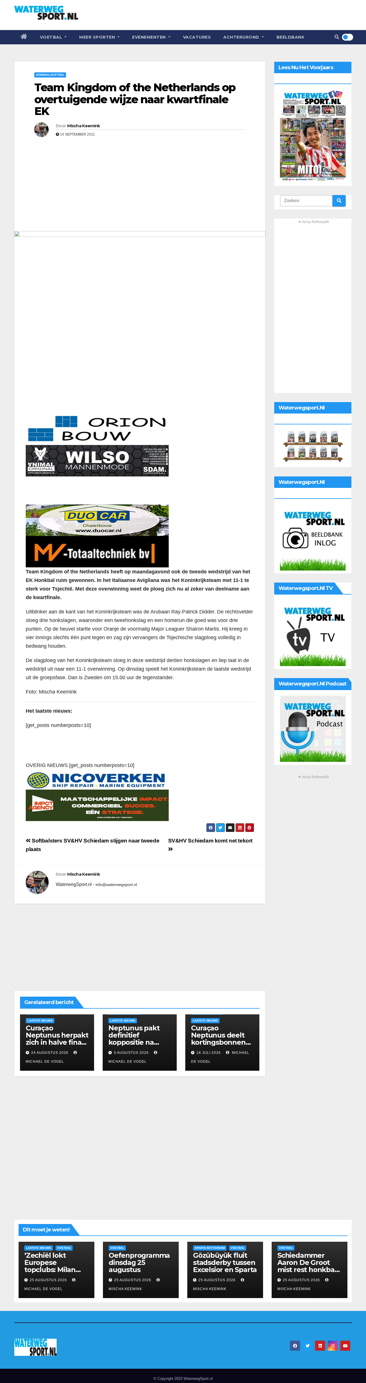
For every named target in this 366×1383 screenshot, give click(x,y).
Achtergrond (241, 37)
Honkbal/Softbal (50, 74)
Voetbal (51, 37)
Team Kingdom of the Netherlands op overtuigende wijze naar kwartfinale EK (134, 99)
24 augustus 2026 (49, 1053)
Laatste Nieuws (40, 1020)
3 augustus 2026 (131, 1053)
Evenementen (149, 37)
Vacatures (197, 37)
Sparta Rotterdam (210, 1247)
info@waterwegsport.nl (116, 884)
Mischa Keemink (83, 125)
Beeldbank (291, 37)
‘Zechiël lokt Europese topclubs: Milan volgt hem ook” (50, 1266)
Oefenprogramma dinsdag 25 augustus (139, 1262)
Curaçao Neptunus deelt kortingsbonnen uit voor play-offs (219, 1039)
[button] (337, 37)
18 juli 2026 (208, 1053)
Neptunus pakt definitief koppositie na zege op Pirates (134, 1039)
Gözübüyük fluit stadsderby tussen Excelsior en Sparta (225, 1262)
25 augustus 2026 (49, 1280)
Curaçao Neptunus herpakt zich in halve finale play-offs (57, 1039)
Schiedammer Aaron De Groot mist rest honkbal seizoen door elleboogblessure (307, 1269)
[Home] (24, 37)
